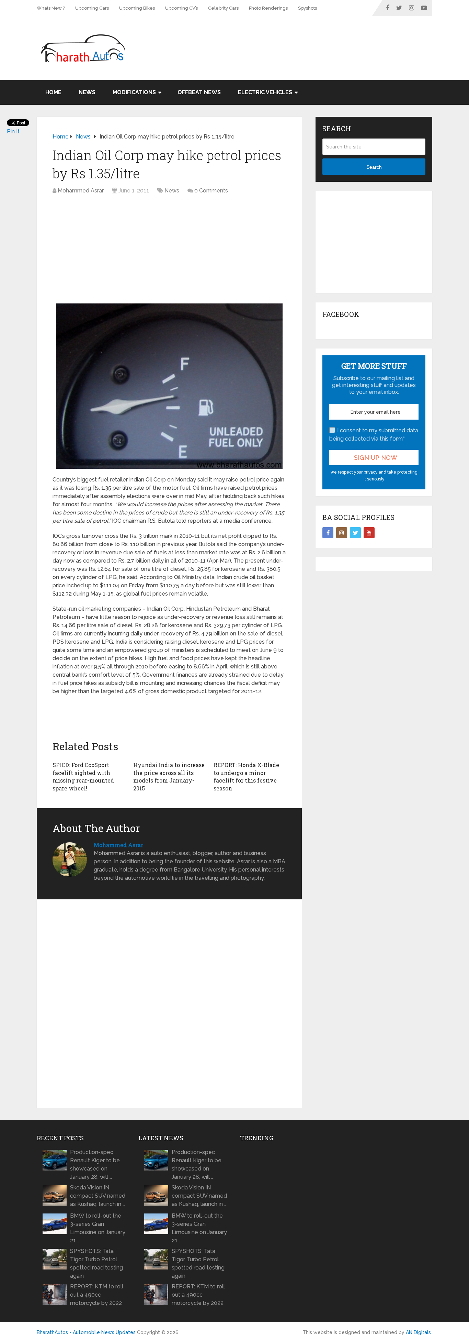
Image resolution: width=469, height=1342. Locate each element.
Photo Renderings (268, 8)
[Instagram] (341, 532)
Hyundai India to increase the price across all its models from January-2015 (169, 776)
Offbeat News (199, 92)
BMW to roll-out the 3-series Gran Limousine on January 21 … (97, 1228)
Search (374, 167)
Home (53, 92)
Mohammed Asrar (81, 190)
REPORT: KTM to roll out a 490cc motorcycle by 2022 (96, 1294)
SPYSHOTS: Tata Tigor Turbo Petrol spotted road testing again (96, 1263)
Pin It (13, 131)
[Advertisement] (307, 38)
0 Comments (211, 190)
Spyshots (307, 8)
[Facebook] (327, 532)
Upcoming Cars (92, 8)
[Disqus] (169, 1004)
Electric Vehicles (265, 92)
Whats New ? (51, 8)
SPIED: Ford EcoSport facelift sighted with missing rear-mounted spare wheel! (83, 776)
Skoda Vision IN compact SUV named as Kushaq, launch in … (97, 1195)
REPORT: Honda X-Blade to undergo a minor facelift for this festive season (246, 776)
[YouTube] (369, 532)
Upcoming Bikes (137, 8)
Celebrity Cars (223, 8)
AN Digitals (418, 1332)
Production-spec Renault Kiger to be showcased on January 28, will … (95, 1164)
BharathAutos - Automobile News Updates (86, 1332)
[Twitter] (355, 532)
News (87, 92)
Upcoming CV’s (181, 8)
